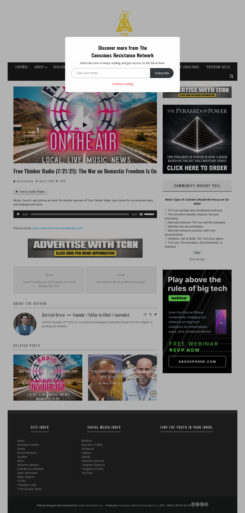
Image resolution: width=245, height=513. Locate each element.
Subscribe (162, 73)
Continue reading (122, 84)
